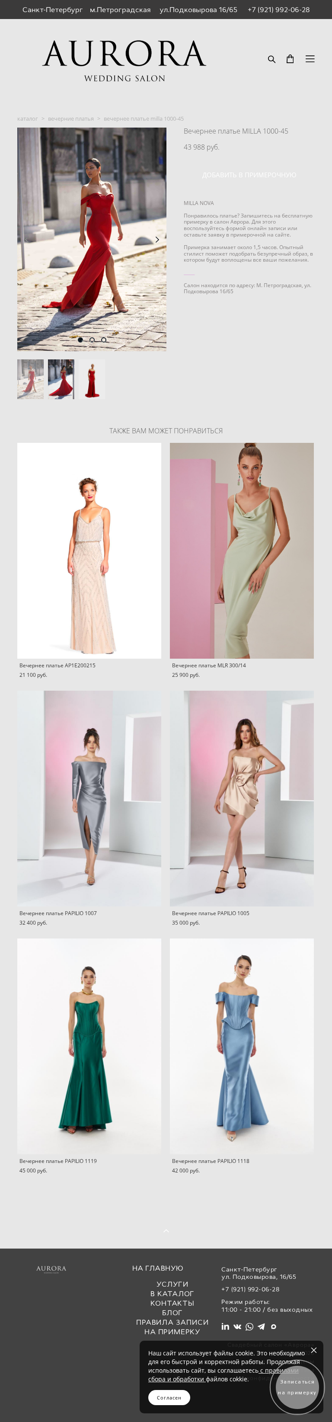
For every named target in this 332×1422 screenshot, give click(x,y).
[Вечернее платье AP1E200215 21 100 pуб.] (89, 551)
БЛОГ (172, 1312)
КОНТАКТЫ (172, 1303)
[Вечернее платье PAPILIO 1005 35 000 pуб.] (242, 798)
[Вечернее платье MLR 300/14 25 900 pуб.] (242, 551)
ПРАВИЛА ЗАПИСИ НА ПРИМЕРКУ (172, 1327)
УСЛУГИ (172, 1284)
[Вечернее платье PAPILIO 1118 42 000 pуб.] (242, 1046)
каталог (27, 118)
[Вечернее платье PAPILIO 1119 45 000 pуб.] (89, 1046)
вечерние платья (71, 118)
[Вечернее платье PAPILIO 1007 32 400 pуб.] (89, 798)
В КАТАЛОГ (172, 1293)
